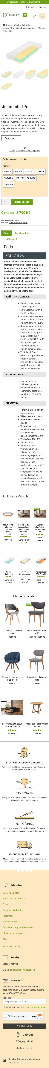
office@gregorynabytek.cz (22, 970)
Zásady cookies (10, 921)
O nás (5, 904)
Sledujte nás (22, 1048)
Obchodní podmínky (12, 933)
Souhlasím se (25, 1007)
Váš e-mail (7, 998)
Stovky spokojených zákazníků (24, 762)
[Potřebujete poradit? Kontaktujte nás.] (25, 148)
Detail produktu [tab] (22, 233)
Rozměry (6, 166)
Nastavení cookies (11, 946)
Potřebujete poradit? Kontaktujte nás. (24, 151)
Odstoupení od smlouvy (14, 910)
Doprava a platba (11, 893)
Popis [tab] (6, 233)
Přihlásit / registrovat (36, 7)
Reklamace (8, 916)
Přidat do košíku (22, 202)
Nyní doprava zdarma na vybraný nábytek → (24, 2)
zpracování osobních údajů (32, 1007)
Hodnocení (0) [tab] (11, 239)
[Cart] (34, 16)
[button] (25, 15)
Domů (9, 25)
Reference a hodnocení (14, 898)
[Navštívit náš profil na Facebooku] (31, 1048)
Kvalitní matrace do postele (23, 28)
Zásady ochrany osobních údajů (18, 927)
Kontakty (15, 957)
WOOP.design (14, 1062)
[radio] (7, 171)
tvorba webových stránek (29, 1059)
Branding (12, 1059)
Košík (5, 939)
